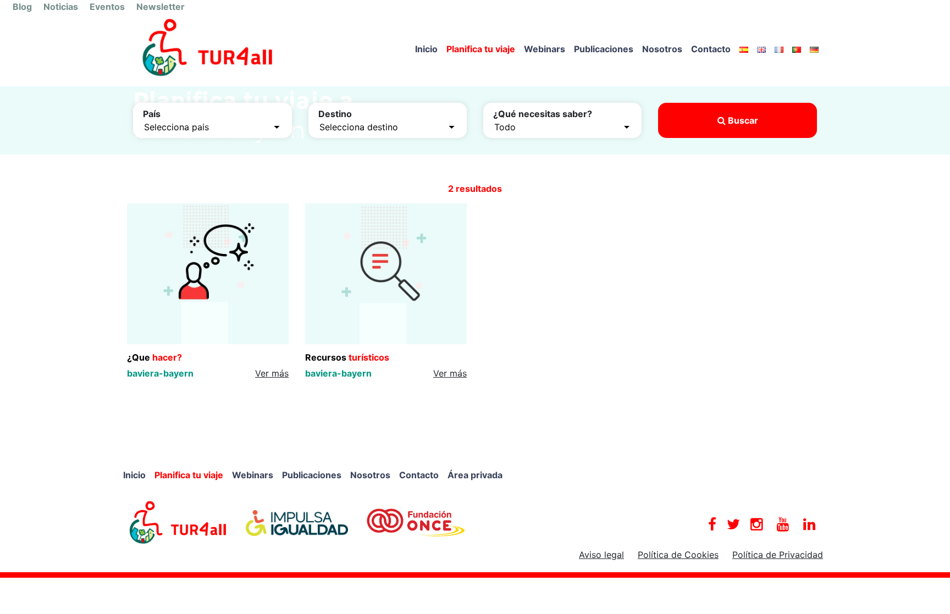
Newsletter (160, 6)
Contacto (711, 48)
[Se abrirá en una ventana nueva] (178, 521)
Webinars (544, 48)
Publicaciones (603, 48)
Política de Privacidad (777, 554)
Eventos (107, 6)
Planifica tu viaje (480, 48)
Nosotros (662, 48)
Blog (22, 6)
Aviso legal (601, 554)
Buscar (742, 120)
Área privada (475, 474)
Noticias (60, 6)
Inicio (426, 48)
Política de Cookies (678, 554)
